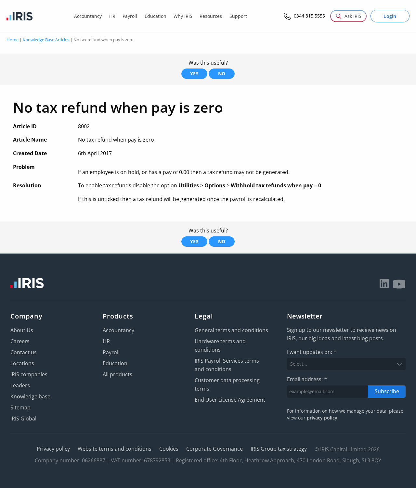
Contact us (23, 352)
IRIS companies (28, 374)
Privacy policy (53, 448)
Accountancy (118, 330)
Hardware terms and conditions (220, 345)
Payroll (111, 352)
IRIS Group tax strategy (279, 448)
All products (117, 374)
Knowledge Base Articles (46, 40)
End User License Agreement (230, 399)
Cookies (168, 448)
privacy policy (322, 418)
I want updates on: (311, 352)
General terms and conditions (231, 330)
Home (12, 40)
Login (390, 16)
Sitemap (20, 407)
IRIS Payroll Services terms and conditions (227, 365)
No (222, 73)
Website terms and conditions (114, 448)
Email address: (307, 379)
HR (106, 341)
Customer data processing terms (227, 384)
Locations (22, 363)
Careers (20, 341)
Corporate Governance (214, 448)
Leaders (20, 385)
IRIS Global (23, 418)
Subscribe (387, 391)
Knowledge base (30, 396)
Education (115, 363)
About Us (21, 330)
